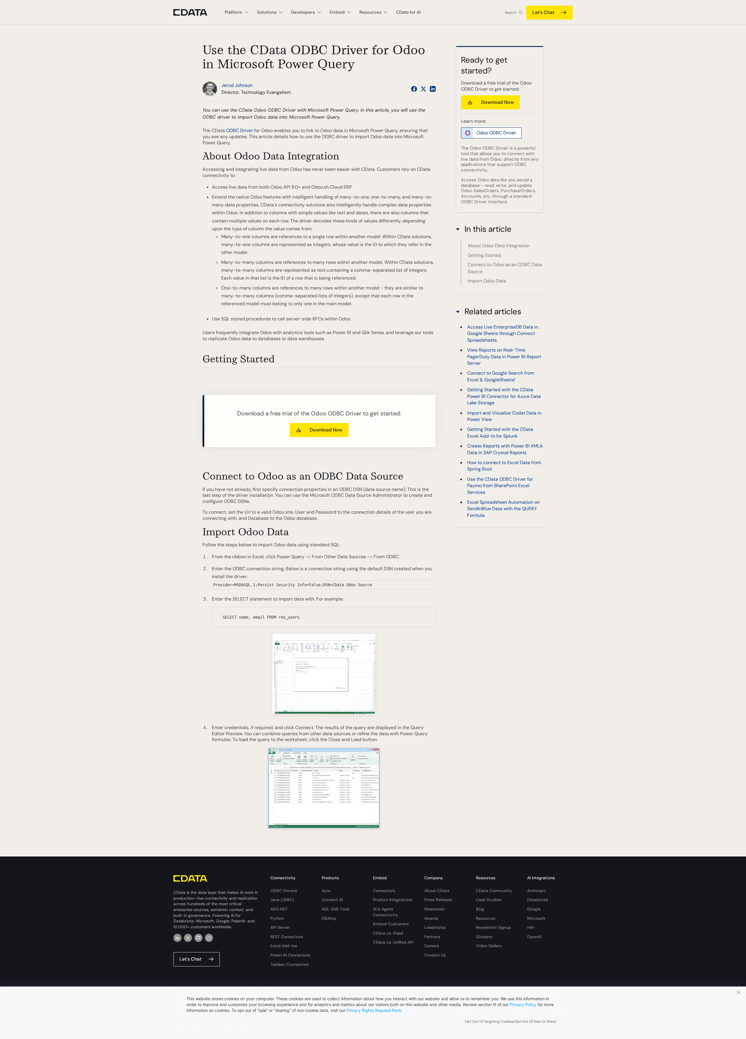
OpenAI (534, 936)
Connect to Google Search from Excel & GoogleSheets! (500, 376)
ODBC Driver (239, 130)
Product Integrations (392, 899)
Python (277, 918)
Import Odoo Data (487, 281)
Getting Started (484, 255)
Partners (432, 936)
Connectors (384, 890)
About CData (436, 890)
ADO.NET (279, 909)
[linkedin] (177, 938)
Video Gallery (489, 945)
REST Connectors (286, 936)
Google (534, 909)
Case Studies (488, 899)
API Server (280, 927)
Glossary (484, 936)
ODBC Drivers (283, 890)
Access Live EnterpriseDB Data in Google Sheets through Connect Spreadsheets (502, 333)
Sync (326, 890)
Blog (480, 909)
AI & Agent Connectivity (385, 911)
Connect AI (332, 899)
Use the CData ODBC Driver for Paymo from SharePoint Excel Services (500, 485)
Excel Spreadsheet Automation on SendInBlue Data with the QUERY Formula (503, 508)
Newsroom (434, 909)
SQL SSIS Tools (335, 909)
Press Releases (438, 899)
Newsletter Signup (493, 927)
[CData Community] (209, 938)
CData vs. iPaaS (388, 933)
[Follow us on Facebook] (414, 89)
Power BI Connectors (290, 955)
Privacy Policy (523, 1004)
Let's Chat (543, 12)
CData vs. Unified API (393, 942)
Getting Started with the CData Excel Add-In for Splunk (500, 432)
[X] (188, 938)
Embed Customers (391, 923)
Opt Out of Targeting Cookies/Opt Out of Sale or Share (510, 1021)
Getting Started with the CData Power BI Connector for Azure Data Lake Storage (504, 396)
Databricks (537, 899)
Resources (485, 918)
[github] (198, 938)
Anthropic (536, 890)
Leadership (435, 927)
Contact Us (435, 955)
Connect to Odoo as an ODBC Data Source (505, 268)
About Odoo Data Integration (498, 246)
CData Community (494, 890)
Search (510, 12)
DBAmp (329, 918)
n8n (530, 927)
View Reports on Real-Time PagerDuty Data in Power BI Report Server (504, 356)
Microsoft (536, 918)
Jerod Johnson (237, 85)
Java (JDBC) (282, 899)
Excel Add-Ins (283, 945)
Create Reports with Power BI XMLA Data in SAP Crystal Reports (505, 449)
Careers (431, 945)
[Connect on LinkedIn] (433, 89)
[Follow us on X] (423, 89)
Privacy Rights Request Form (373, 1010)
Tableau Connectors (289, 964)
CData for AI (408, 12)
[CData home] (194, 12)
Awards (431, 918)
